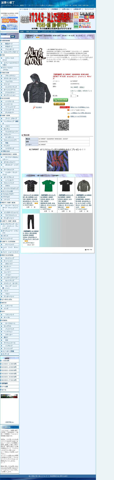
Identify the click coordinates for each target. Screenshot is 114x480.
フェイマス (7, 81)
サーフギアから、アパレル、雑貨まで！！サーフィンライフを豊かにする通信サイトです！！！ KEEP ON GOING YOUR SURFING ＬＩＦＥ (47, 6)
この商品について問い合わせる (80, 113)
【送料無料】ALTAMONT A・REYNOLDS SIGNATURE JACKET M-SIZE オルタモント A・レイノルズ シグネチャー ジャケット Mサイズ (84, 201)
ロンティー (6, 266)
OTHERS (4, 320)
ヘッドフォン (7, 332)
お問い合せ (65, 9)
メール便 (5, 386)
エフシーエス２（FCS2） (7, 69)
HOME (22, 31)
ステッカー (7, 334)
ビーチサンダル (7, 299)
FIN (3, 55)
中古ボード (7, 46)
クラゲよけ (6, 197)
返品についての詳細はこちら (79, 107)
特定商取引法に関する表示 (58, 476)
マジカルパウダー (8, 194)
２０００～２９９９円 (9, 367)
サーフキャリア (8, 169)
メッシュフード (7, 238)
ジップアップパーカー (10, 278)
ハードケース (8, 101)
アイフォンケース (8, 343)
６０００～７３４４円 (9, 380)
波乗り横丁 (8, 2)
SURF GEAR (6, 115)
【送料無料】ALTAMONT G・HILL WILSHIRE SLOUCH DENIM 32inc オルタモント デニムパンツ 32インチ (31, 235)
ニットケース (7, 104)
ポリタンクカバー (8, 162)
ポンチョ (6, 129)
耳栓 (5, 143)
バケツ (6, 126)
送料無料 (5, 383)
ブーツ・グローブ (9, 118)
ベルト (6, 294)
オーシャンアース (8, 90)
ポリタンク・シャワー (10, 166)
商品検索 (4, 34)
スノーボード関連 (8, 351)
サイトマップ (89, 9)
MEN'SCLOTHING (7, 255)
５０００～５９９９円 (9, 377)
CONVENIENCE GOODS (9, 154)
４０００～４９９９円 (9, 373)
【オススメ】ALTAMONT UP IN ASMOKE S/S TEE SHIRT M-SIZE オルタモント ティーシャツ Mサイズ (31, 199)
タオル (6, 185)
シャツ (6, 269)
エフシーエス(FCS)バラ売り (10, 64)
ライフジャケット (9, 215)
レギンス (5, 236)
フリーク (6, 84)
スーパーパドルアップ (10, 188)
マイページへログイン (39, 9)
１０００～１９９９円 (9, 364)
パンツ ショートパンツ (10, 252)
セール (4, 390)
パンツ (5, 291)
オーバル (6, 317)
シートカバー (8, 180)
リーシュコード (8, 107)
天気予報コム (10, 422)
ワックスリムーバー (10, 131)
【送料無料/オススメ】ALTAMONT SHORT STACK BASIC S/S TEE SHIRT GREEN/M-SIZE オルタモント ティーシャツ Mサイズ (48, 201)
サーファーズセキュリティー (10, 158)
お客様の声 (77, 9)
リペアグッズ (8, 148)
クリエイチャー (8, 92)
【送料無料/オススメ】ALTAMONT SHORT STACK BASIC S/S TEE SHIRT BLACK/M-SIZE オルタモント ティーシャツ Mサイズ (66, 201)
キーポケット (8, 137)
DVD (5, 340)
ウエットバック (8, 183)
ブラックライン (8, 76)
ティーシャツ (8, 244)
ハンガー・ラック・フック (10, 173)
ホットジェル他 (7, 191)
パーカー (6, 275)
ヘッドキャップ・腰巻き (10, 122)
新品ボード (7, 44)
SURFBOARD (6, 40)
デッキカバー (8, 112)
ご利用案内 (54, 9)
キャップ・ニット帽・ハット (9, 287)
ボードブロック (8, 177)
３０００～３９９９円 (9, 370)
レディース (7, 306)
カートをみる (23, 9)
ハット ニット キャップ (10, 248)
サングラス (6, 326)
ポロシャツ (7, 264)
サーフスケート (8, 323)
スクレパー (6, 134)
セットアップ (8, 280)
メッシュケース (8, 110)
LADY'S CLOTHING (8, 241)
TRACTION (5, 73)
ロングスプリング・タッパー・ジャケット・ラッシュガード (10, 226)
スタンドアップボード (10, 52)
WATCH (4, 303)
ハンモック (7, 346)
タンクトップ (8, 258)
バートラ (6, 199)
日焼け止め (6, 151)
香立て (5, 337)
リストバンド (8, 314)
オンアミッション (8, 95)
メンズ (5, 308)
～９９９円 (5, 360)
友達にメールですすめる (78, 116)
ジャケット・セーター (10, 283)
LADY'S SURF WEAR (9, 221)
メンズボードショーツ (10, 212)
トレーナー (6, 272)
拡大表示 (39, 107)
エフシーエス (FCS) (8, 59)
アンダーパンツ (8, 218)
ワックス (6, 145)
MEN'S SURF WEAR (8, 202)
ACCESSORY (6, 98)
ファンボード (8, 49)
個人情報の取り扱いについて (38, 476)
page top (89, 249)
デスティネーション (9, 78)
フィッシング (7, 348)
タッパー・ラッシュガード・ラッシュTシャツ (10, 207)
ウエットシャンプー (9, 140)
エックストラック (9, 87)
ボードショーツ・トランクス (10, 232)
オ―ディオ (5, 354)
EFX (3, 311)
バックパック (8, 329)
